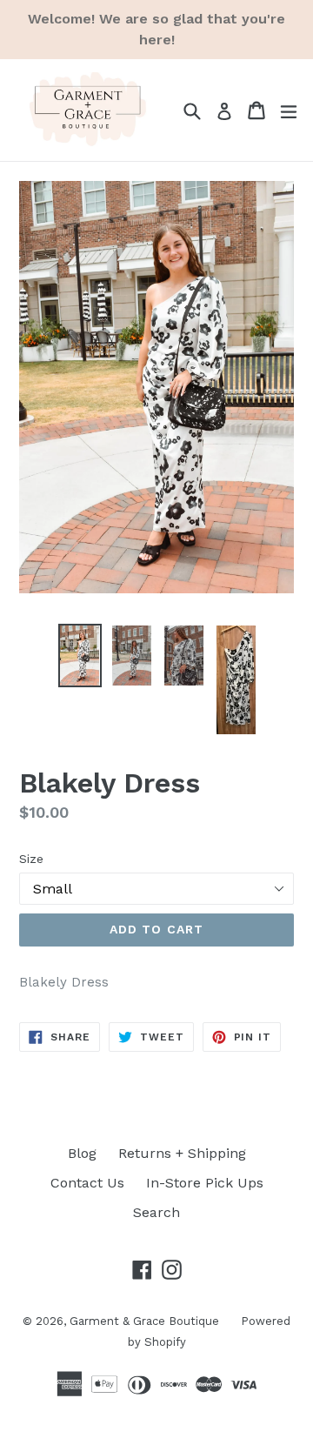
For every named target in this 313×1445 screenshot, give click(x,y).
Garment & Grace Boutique (144, 1321)
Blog (82, 1153)
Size (31, 859)
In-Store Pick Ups (204, 1182)
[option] (80, 655)
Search (156, 1212)
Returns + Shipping (182, 1153)
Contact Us (87, 1182)
